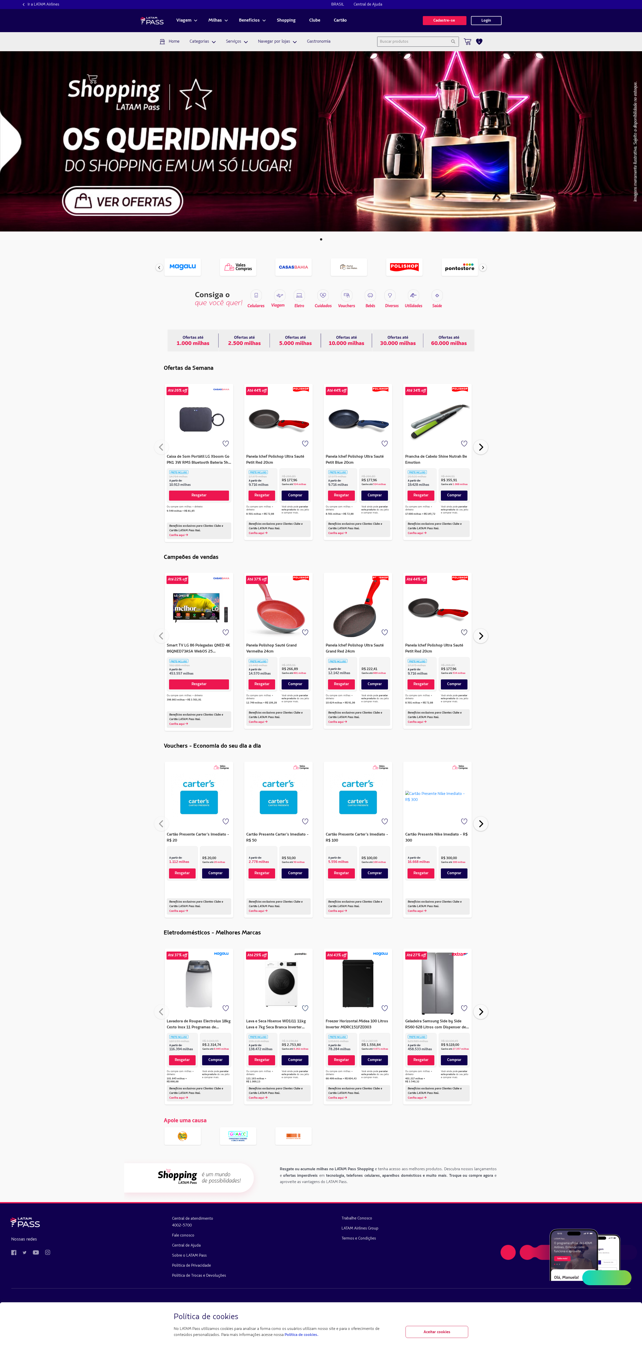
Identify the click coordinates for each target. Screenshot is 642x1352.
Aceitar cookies (437, 1332)
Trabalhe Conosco (357, 1218)
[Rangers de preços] (244, 340)
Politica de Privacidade (191, 1266)
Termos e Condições (359, 1239)
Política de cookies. (301, 1335)
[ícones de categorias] (437, 295)
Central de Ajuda (368, 5)
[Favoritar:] (226, 444)
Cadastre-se (444, 21)
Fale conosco (183, 1235)
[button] (321, 239)
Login (486, 21)
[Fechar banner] (464, 1317)
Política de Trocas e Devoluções (199, 1276)
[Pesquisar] (453, 41)
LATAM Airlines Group (360, 1228)
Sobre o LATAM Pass (189, 1256)
